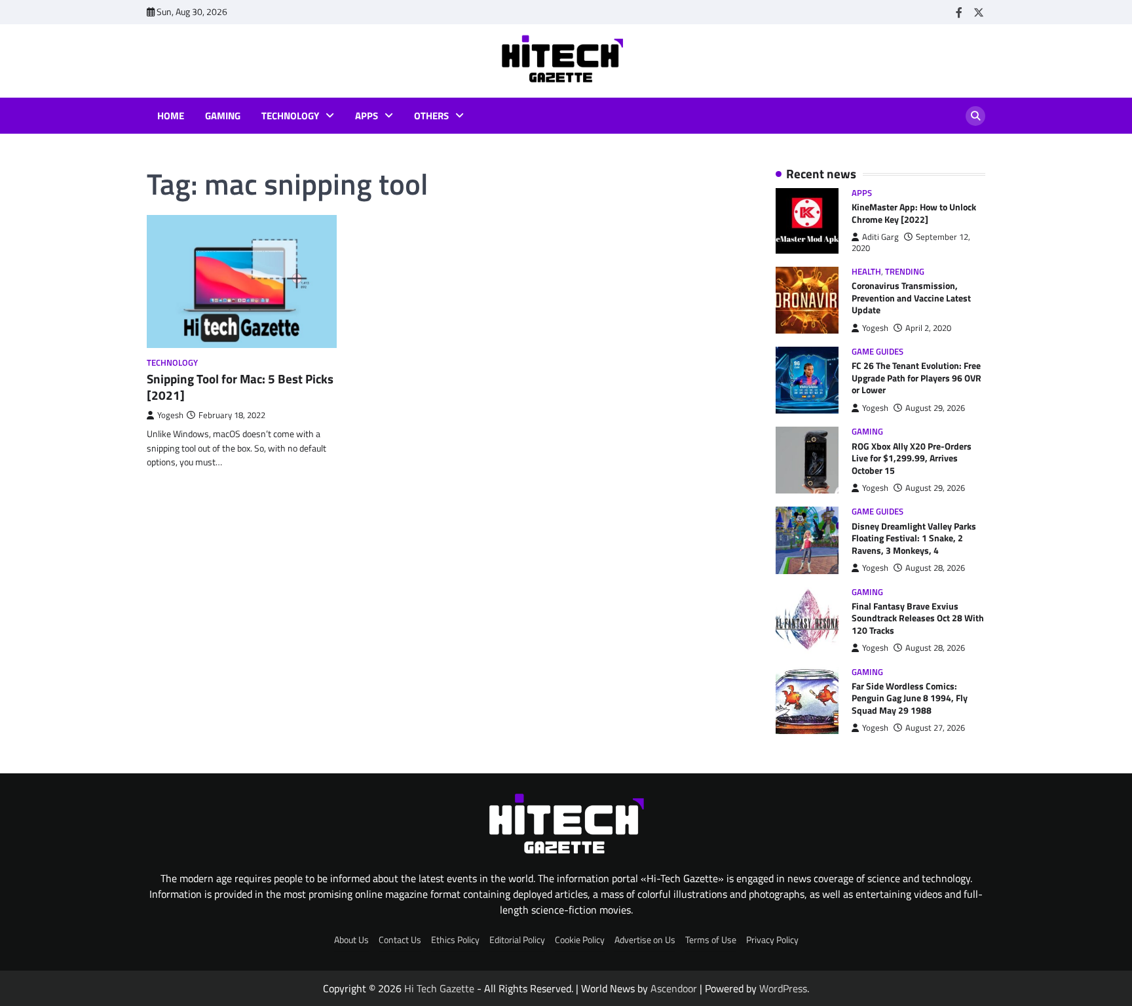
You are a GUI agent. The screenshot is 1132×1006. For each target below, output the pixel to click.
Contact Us (400, 940)
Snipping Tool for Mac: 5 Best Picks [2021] (240, 386)
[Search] (975, 116)
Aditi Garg (880, 237)
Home (170, 116)
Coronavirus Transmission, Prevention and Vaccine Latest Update (911, 298)
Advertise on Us (644, 940)
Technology (290, 116)
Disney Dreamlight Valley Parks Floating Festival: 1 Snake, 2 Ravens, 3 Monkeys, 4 (914, 538)
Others (431, 116)
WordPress (783, 988)
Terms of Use (710, 940)
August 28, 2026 (935, 568)
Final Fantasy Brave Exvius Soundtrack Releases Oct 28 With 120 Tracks (918, 618)
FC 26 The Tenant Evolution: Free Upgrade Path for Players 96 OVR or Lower (916, 377)
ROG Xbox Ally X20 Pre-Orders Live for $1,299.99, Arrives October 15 (912, 458)
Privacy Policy (772, 940)
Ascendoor (674, 988)
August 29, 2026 (935, 408)
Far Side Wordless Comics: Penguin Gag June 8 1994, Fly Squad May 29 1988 (910, 698)
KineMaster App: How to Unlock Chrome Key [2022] (914, 213)
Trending (904, 272)
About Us (351, 940)
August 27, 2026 (935, 728)
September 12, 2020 (911, 242)
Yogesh (170, 415)
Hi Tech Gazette (439, 988)
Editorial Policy (517, 940)
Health (866, 272)
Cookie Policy (580, 940)
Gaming (222, 116)
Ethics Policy (455, 940)
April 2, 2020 (928, 328)
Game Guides (877, 352)
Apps (366, 116)
